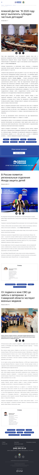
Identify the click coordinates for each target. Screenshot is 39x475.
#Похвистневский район (10, 432)
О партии (3, 442)
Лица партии (16, 442)
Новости (14, 5)
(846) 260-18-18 (19, 448)
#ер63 (31, 284)
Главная (2, 5)
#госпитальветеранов (29, 432)
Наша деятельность (8, 5)
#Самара (23, 139)
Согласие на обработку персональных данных (19, 465)
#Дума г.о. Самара (14, 139)
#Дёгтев (6, 139)
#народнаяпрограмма (22, 284)
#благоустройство (32, 139)
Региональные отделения (31, 442)
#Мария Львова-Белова (10, 284)
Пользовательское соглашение (19, 463)
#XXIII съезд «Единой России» (19, 286)
